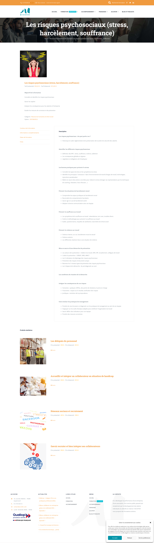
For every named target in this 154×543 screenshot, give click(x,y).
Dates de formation (26, 137)
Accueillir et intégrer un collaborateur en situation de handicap (82, 376)
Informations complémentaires (29, 133)
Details (53, 350)
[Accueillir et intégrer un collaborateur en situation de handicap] (33, 386)
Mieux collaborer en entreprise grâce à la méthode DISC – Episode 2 (48, 508)
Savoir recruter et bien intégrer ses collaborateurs (75, 446)
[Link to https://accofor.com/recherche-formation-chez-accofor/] (109, 2)
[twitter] (130, 2)
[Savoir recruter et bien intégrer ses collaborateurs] (33, 456)
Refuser (129, 538)
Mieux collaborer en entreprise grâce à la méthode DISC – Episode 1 (48, 517)
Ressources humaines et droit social (42, 117)
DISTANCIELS (34, 119)
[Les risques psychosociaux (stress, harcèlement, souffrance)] (47, 64)
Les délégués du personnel (64, 341)
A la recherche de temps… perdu (49, 529)
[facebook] (127, 2)
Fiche (21, 142)
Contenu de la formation (27, 128)
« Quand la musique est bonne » (49, 525)
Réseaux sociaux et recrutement (67, 411)
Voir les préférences (144, 538)
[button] (150, 522)
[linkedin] (133, 2)
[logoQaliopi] (22, 512)
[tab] (35, 128)
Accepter (115, 538)
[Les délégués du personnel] (33, 351)
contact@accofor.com (20, 507)
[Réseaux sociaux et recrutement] (33, 421)
